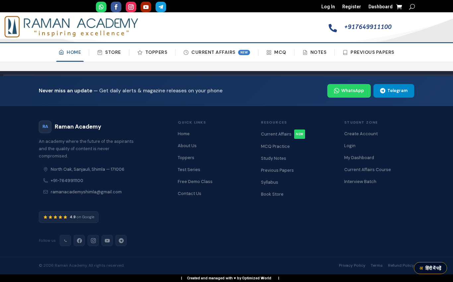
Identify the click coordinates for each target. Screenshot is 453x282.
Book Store (272, 194)
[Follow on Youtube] (146, 7)
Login (350, 145)
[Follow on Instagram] (131, 7)
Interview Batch (360, 181)
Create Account (361, 134)
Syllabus (269, 182)
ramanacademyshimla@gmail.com (86, 192)
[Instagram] (93, 240)
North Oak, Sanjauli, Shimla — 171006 (87, 169)
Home (74, 52)
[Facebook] (79, 240)
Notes (318, 52)
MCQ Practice (275, 146)
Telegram (397, 90)
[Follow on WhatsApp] (101, 7)
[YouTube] (107, 240)
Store (113, 52)
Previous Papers (372, 52)
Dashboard (380, 6)
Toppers (156, 52)
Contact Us (189, 193)
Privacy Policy (352, 265)
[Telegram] (121, 240)
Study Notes (273, 158)
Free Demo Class (195, 181)
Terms (377, 265)
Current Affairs (219, 52)
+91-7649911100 (67, 180)
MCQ (280, 52)
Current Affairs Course (367, 169)
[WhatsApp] (65, 240)
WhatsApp (352, 90)
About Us (187, 145)
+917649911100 (368, 27)
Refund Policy (401, 265)
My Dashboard (359, 157)
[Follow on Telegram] (161, 7)
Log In (328, 6)
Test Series (189, 169)
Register (351, 6)
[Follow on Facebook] (116, 7)
